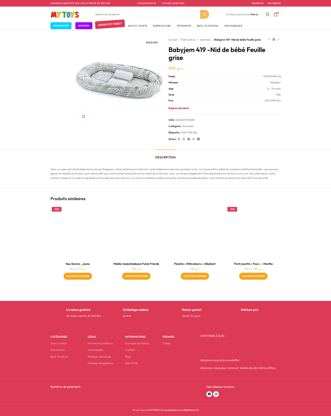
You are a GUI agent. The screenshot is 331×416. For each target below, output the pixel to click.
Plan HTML (132, 363)
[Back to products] (273, 39)
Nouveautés (61, 25)
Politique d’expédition (100, 363)
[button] (78, 276)
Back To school (59, 356)
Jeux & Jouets (58, 343)
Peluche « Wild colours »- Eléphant (194, 264)
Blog (128, 356)
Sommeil (205, 39)
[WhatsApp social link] (193, 139)
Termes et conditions (100, 343)
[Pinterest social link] (188, 139)
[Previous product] (269, 39)
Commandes (95, 350)
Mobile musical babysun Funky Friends (136, 264)
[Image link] (79, 395)
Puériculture (188, 39)
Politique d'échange (99, 356)
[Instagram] (216, 394)
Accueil (172, 39)
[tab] (165, 155)
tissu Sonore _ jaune (78, 264)
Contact (130, 350)
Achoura (84, 25)
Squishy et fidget (110, 25)
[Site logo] (64, 14)
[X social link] (183, 139)
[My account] (267, 14)
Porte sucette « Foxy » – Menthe (253, 264)
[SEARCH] (204, 14)
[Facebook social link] (179, 139)
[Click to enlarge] (83, 116)
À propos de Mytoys (137, 343)
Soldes (167, 343)
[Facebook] (209, 394)
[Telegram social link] (198, 139)
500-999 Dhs (189, 132)
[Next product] (278, 39)
